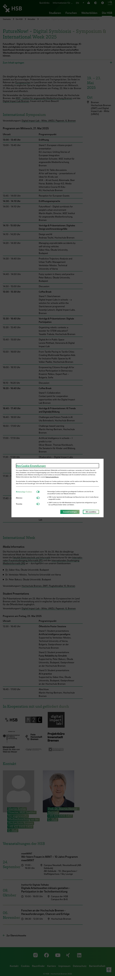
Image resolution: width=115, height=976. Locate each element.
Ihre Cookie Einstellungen (31, 465)
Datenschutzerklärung (52, 477)
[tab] (26, 491)
